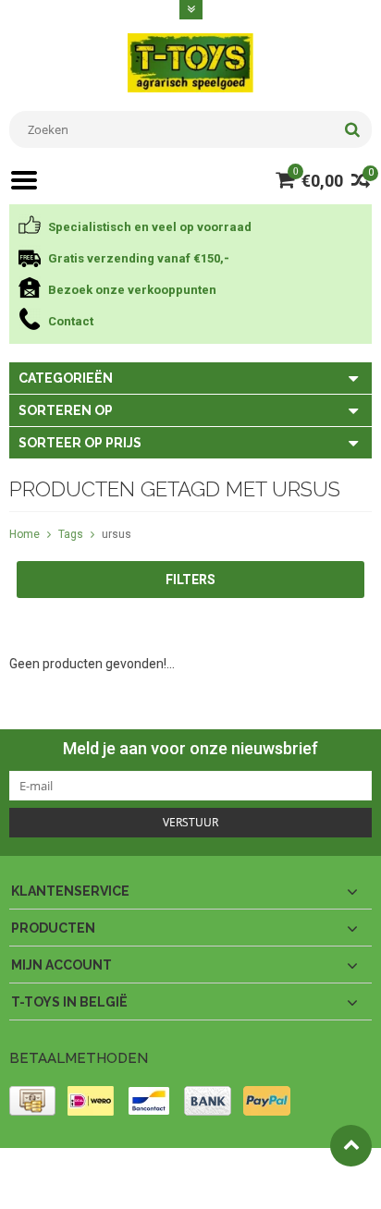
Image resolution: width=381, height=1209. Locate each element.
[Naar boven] (351, 1145)
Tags (70, 534)
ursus (116, 534)
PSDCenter (251, 1170)
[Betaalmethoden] (32, 1101)
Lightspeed (37, 1186)
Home (24, 534)
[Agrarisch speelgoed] (190, 62)
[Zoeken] (352, 129)
